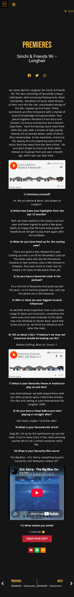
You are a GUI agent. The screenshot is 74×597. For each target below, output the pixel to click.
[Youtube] (31, 550)
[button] (29, 75)
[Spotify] (37, 550)
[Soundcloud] (43, 550)
